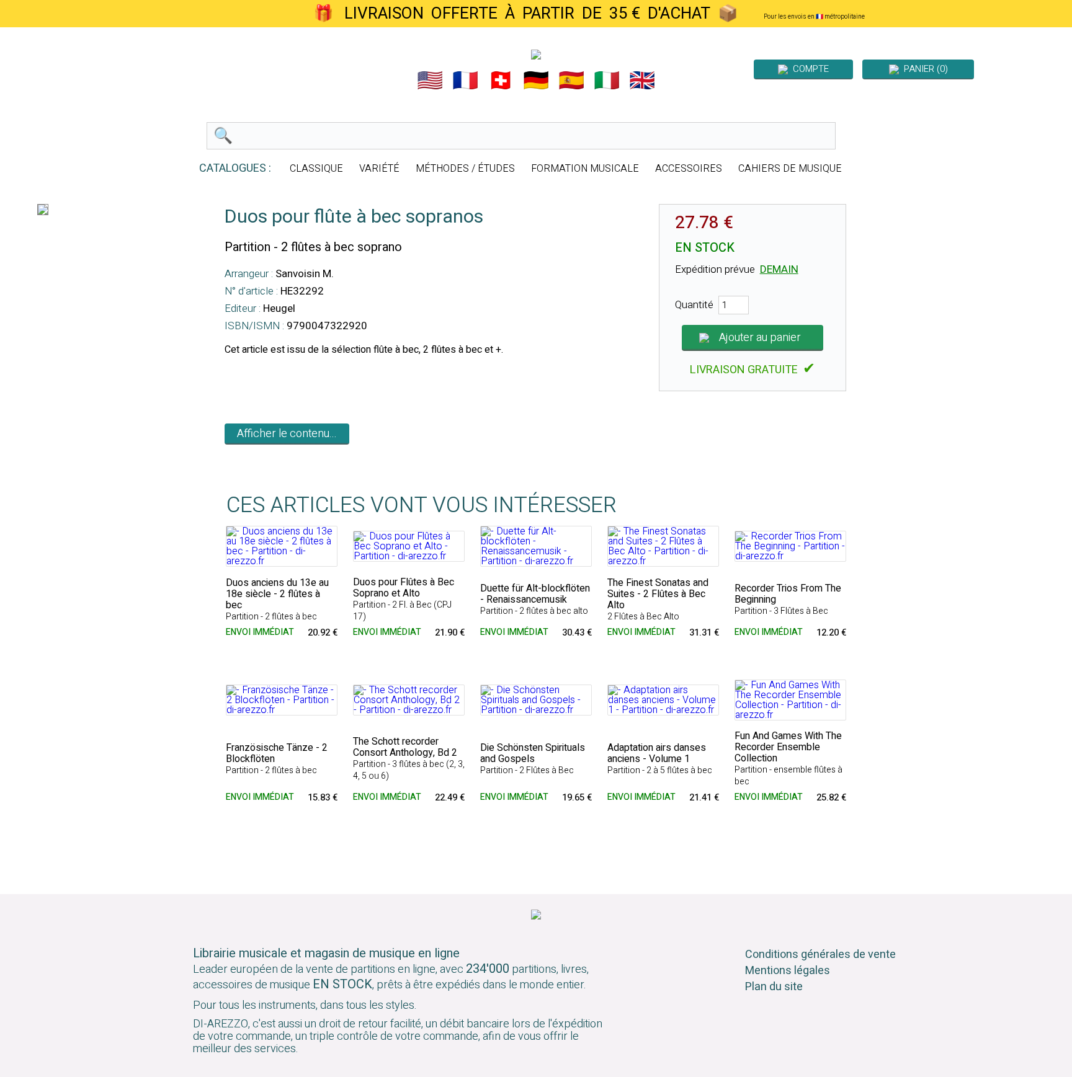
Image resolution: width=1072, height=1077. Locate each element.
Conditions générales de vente (820, 954)
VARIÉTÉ (379, 168)
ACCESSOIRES (688, 168)
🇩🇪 (536, 80)
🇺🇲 (430, 80)
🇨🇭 (501, 80)
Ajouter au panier (760, 337)
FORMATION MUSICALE (585, 168)
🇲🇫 (465, 80)
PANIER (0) (923, 69)
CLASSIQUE (316, 168)
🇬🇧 (642, 80)
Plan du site (774, 986)
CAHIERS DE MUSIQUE (790, 168)
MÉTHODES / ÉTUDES (465, 168)
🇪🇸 (571, 80)
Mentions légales (787, 970)
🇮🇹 (607, 80)
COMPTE (808, 69)
